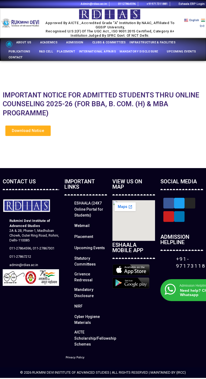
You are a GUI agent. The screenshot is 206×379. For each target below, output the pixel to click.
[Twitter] (179, 203)
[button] (28, 131)
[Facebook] (61, 3)
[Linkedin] (46, 3)
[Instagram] (54, 3)
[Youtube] (68, 3)
